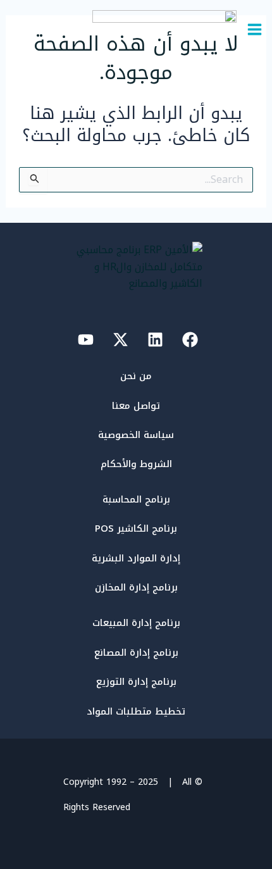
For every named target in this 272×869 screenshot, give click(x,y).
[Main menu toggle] (254, 29)
